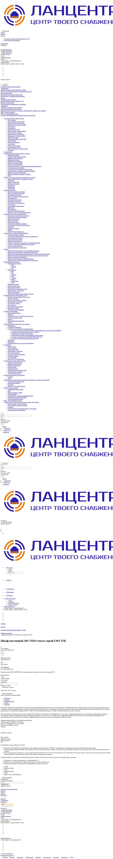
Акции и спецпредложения (9, 789)
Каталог (3, 791)
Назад (10, 569)
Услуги (3, 792)
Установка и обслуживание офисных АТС (17, 39)
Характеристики (9, 701)
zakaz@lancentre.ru (6, 49)
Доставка (7, 704)
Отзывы (6, 700)
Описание (7, 698)
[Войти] (1, 528)
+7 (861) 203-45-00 (6, 51)
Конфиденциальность (7, 855)
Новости (3, 799)
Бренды (3, 794)
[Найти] (2, 424)
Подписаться (4, 784)
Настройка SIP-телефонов (12, 40)
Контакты (4, 802)
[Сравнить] (2, 654)
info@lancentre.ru (6, 57)
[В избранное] (2, 652)
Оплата (6, 703)
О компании (4, 800)
